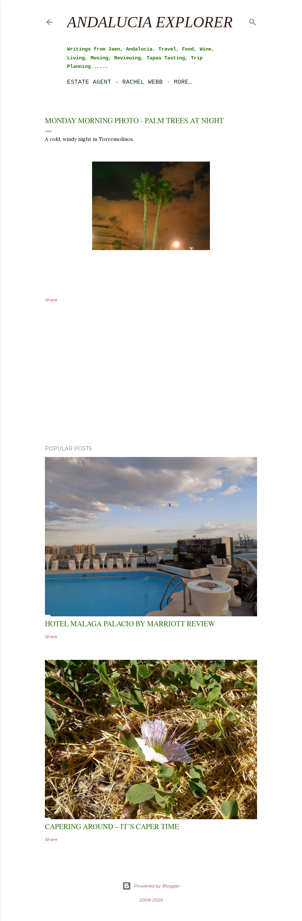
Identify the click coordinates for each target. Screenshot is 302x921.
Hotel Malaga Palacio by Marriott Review (130, 624)
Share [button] (51, 299)
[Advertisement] (151, 375)
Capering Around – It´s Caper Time (112, 826)
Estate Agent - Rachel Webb (115, 82)
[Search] (252, 20)
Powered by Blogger (157, 886)
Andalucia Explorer (150, 22)
